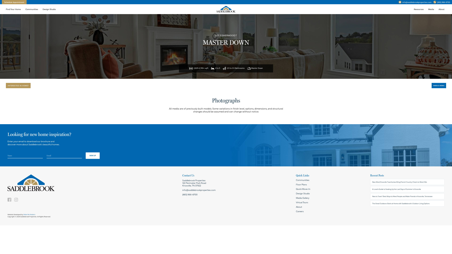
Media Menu (438, 85)
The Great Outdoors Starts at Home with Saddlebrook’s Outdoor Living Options (401, 203)
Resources (419, 9)
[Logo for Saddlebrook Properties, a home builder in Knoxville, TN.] (226, 9)
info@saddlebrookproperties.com (417, 2)
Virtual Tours (302, 202)
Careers (300, 211)
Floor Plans (301, 184)
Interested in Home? (18, 85)
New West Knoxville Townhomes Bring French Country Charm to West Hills (399, 182)
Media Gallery (302, 197)
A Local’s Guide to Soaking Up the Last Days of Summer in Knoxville (396, 189)
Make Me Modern (29, 214)
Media (431, 9)
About (441, 9)
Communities (31, 9)
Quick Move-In (303, 189)
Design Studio (49, 9)
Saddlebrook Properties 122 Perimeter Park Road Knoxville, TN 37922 (194, 183)
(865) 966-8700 (443, 2)
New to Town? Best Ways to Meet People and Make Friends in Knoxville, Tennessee (402, 196)
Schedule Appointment (14, 2)
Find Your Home (13, 9)
